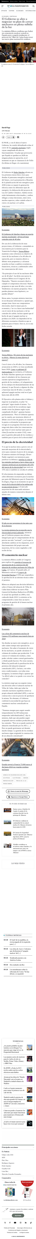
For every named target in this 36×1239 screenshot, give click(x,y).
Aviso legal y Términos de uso (24, 1228)
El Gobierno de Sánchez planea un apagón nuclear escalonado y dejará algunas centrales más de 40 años (17, 236)
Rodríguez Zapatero (8, 1163)
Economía (20, 11)
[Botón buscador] (34, 6)
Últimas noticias (14, 1)
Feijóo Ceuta (22, 1)
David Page (6, 127)
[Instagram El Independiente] (20, 1223)
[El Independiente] (18, 6)
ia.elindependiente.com (11, 1200)
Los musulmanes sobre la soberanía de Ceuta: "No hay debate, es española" (19, 972)
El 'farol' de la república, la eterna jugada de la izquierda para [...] (20, 942)
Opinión (4, 11)
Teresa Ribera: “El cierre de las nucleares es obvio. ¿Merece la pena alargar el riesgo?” (17, 357)
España (11, 11)
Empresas (13, 16)
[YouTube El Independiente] (15, 1223)
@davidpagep (6, 130)
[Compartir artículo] (3, 137)
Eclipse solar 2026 (7, 1155)
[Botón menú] (2, 6)
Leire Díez (5, 1171)
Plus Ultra (5, 1160)
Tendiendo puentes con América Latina (18, 959)
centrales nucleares (18, 148)
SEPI (3, 1157)
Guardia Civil (6, 1169)
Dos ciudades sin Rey (17, 965)
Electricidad (17, 777)
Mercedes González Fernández (11, 1174)
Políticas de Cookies (12, 1232)
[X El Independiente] (5, 1223)
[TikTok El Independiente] (31, 1223)
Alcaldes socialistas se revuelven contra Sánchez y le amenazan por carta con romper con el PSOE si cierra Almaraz (22, 849)
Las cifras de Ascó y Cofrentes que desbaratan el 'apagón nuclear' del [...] (20, 951)
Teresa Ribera (24, 251)
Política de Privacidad (9, 1228)
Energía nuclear (8, 780)
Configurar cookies (24, 1232)
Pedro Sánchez (19, 172)
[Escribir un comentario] (18, 137)
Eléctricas (6, 777)
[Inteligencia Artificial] (10, 1196)
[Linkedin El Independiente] (25, 1223)
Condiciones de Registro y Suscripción (18, 1230)
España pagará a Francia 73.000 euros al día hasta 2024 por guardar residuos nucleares (17, 766)
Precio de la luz (21, 780)
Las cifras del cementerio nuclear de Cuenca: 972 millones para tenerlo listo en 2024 (18, 636)
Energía (25, 777)
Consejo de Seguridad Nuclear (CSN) (14, 775)
